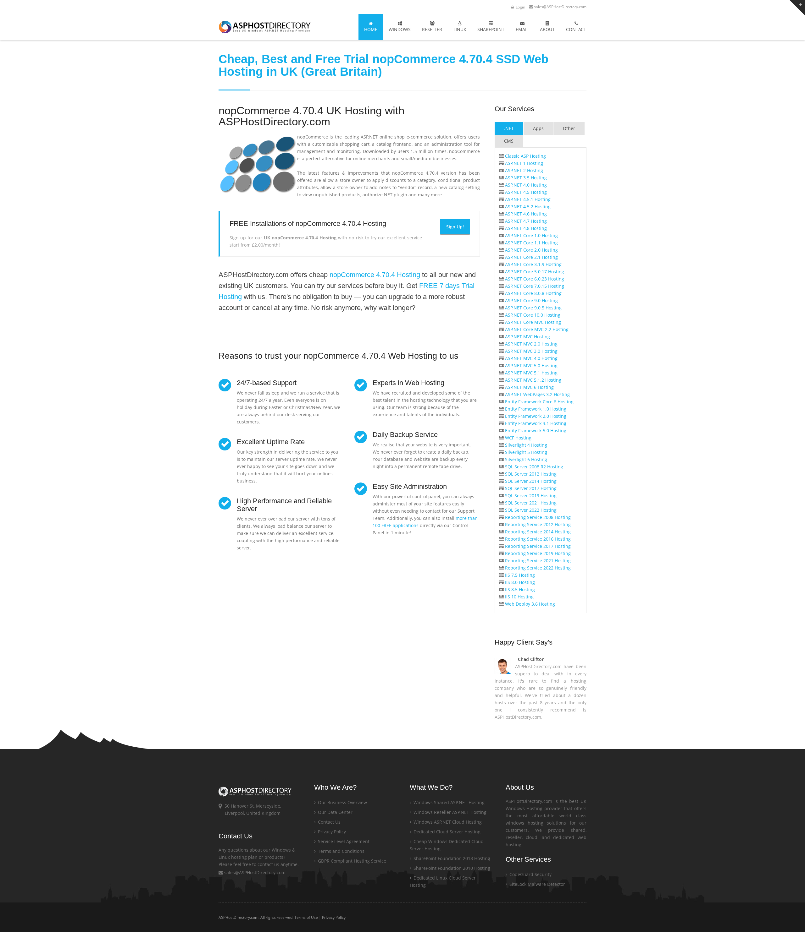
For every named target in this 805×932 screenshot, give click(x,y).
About (547, 29)
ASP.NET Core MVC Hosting (532, 322)
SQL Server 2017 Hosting (530, 488)
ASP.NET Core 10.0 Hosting (532, 315)
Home (370, 29)
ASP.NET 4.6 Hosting (525, 214)
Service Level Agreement (343, 841)
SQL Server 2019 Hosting (530, 496)
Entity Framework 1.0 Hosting (535, 409)
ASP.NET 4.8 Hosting (525, 228)
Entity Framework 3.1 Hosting (535, 423)
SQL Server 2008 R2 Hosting (533, 467)
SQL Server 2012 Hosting (530, 474)
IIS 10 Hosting (519, 597)
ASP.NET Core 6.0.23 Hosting (534, 279)
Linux (459, 29)
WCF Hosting (517, 438)
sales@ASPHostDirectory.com (560, 6)
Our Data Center (335, 812)
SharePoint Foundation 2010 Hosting (451, 868)
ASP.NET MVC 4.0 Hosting (531, 358)
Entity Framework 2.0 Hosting (535, 416)
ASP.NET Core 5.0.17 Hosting (534, 272)
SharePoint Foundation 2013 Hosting (451, 858)
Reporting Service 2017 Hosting (537, 546)
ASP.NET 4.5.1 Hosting (527, 199)
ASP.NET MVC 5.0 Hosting (531, 365)
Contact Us (329, 822)
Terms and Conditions (340, 851)
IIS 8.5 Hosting (519, 589)
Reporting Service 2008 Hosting (537, 517)
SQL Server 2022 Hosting (530, 510)
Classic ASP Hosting (525, 156)
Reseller (432, 29)
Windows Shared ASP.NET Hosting (448, 802)
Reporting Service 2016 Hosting (537, 539)
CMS (509, 141)
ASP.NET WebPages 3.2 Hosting (537, 394)
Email (522, 29)
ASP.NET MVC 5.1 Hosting (531, 373)
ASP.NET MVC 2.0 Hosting (531, 344)
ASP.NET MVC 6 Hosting (529, 387)
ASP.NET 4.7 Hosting (525, 221)
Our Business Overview (342, 802)
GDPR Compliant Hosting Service (351, 861)
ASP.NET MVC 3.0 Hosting (531, 351)
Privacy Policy (331, 832)
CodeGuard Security (530, 874)
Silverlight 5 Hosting (525, 452)
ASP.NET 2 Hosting (523, 170)
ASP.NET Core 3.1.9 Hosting (533, 264)
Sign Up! (455, 227)
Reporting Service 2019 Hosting (537, 553)
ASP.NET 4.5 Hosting (525, 192)
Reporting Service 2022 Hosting (537, 568)
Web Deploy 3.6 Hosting (529, 604)
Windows (400, 29)
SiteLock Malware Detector (536, 884)
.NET (509, 128)
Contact (576, 29)
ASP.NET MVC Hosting (527, 337)
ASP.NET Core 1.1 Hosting (531, 243)
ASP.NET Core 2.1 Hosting (531, 257)
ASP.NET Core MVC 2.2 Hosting (536, 329)
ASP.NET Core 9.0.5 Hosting (533, 308)
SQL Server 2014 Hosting (530, 481)
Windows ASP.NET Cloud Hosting (447, 822)
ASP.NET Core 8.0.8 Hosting (533, 293)
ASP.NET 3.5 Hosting (525, 178)
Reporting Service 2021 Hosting (537, 561)
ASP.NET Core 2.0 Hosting (531, 250)
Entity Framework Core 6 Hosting (539, 402)
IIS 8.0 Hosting (519, 582)
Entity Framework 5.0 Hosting (535, 430)
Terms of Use (306, 917)
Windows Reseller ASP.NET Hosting (449, 812)
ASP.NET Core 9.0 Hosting (531, 300)
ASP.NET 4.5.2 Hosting (527, 207)
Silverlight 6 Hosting (525, 459)
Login (520, 7)
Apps (538, 128)
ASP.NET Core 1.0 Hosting (531, 235)
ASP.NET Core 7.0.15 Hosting (534, 286)
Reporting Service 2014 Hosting (537, 532)
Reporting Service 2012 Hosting (537, 524)
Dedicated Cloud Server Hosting (446, 832)
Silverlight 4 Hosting (525, 445)
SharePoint (490, 29)
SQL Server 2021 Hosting (530, 503)
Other (569, 128)
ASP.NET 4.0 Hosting (525, 185)
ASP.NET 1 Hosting (523, 163)
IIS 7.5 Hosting (519, 575)
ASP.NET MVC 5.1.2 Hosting (532, 380)
